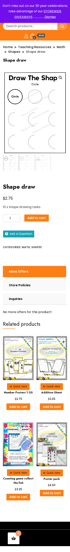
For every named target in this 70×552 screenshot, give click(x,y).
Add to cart (36, 218)
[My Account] (26, 35)
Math (26, 247)
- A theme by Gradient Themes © (35, 536)
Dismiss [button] (50, 17)
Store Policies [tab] (20, 285)
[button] (60, 77)
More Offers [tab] (18, 271)
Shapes (36, 247)
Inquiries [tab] (15, 299)
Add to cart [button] (18, 407)
